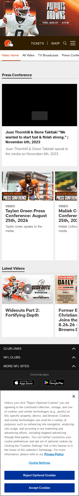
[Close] (74, 396)
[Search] (65, 43)
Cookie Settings (39, 462)
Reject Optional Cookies (39, 475)
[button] (40, 115)
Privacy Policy (19, 454)
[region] (39, 443)
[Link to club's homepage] (9, 41)
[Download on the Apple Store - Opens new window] (23, 383)
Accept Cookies (39, 487)
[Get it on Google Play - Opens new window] (54, 384)
